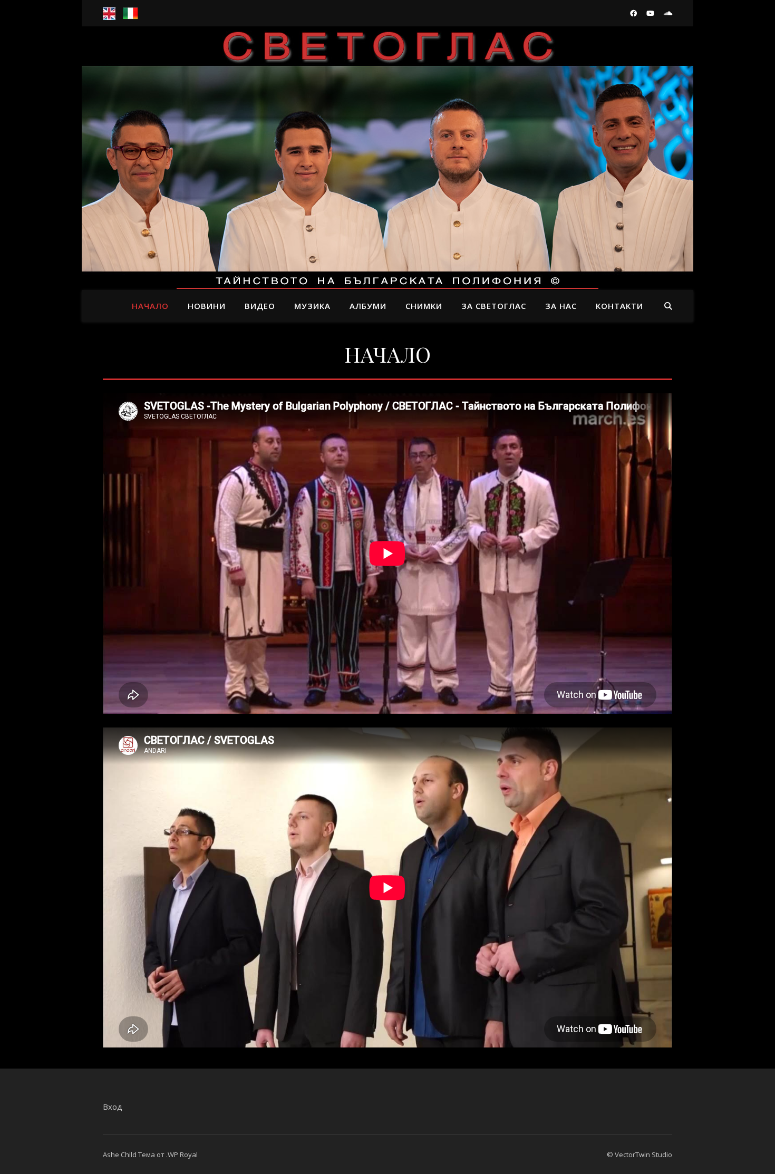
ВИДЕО (260, 305)
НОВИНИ (207, 305)
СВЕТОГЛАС (388, 148)
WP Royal (183, 1154)
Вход (112, 1106)
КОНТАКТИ (619, 305)
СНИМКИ (423, 305)
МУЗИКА (312, 305)
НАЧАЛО (150, 305)
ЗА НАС (561, 305)
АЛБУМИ (368, 305)
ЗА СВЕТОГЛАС (493, 305)
